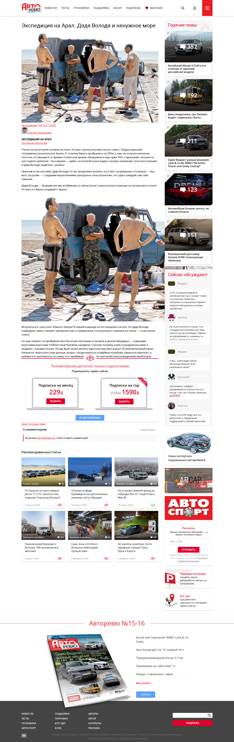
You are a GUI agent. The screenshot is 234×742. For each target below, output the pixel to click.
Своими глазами (31, 484)
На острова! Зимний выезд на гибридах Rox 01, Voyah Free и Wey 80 (136, 494)
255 (62, 537)
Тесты (65, 8)
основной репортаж (34, 143)
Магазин (156, 8)
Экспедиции (29, 125)
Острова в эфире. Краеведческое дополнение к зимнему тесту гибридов (89, 494)
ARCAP (117, 8)
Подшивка (101, 8)
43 (109, 537)
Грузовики (81, 8)
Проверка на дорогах (126, 484)
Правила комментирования (133, 738)
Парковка (61, 718)
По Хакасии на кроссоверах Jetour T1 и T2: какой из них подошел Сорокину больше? (42, 494)
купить (145, 694)
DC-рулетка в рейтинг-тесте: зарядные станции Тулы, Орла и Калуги (135, 547)
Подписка (133, 8)
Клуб (58, 728)
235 (155, 537)
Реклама (94, 728)
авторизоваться (46, 438)
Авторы (93, 713)
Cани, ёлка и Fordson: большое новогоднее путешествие (84, 547)
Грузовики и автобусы (33, 537)
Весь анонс (143, 683)
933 (155, 484)
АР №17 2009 (47, 125)
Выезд (73, 484)
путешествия (37, 424)
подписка (192, 723)
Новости (50, 8)
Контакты (94, 723)
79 (62, 484)
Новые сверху (147, 429)
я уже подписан (90, 418)
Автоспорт (28, 728)
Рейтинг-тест (122, 537)
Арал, (25, 424)
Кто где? (60, 723)
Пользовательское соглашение (103, 738)
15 (109, 484)
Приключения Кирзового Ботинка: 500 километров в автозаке (41, 547)
